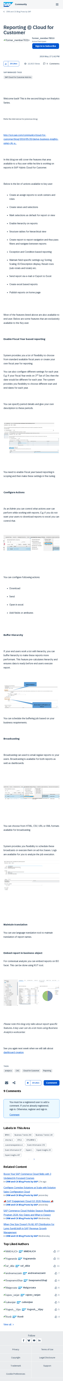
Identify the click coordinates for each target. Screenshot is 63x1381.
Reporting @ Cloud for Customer (29, 30)
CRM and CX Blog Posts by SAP (18, 12)
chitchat (8, 1140)
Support (47, 1366)
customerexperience (13, 1145)
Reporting (47, 1071)
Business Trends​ (42, 1135)
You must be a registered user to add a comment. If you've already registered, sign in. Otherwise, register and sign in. (29, 1106)
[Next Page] (34, 1159)
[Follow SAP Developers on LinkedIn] (39, 1340)
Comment (14, 1115)
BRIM (7, 1135)
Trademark (16, 1366)
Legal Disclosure (47, 1357)
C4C (17, 1071)
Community (21, 4)
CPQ (19, 1140)
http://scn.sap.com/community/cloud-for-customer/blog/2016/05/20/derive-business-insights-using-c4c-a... (31, 139)
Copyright (15, 1357)
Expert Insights (42, 1150)
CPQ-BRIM (30, 1140)
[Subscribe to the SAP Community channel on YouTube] (34, 1340)
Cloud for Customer (31, 1071)
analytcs (8, 1071)
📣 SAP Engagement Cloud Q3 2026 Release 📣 (28, 1201)
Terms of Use (47, 1349)
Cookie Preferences (15, 1374)
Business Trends (21, 1135)
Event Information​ (12, 1150)
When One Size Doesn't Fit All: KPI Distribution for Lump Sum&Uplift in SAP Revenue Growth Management (29, 1228)
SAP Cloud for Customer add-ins (18, 77)
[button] (6, 63)
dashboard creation (14, 1052)
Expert (28, 1150)
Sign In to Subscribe (45, 46)
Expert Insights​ (11, 1155)
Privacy (15, 1349)
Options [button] (33, 51)
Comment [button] (51, 1083)
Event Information (34, 1145)
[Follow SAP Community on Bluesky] (29, 1340)
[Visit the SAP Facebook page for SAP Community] (23, 1340)
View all (7, 1324)
